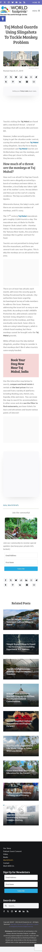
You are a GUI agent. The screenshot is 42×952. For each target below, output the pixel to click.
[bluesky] (12, 2)
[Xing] (27, 81)
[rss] (24, 2)
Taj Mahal (34, 142)
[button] (3, 19)
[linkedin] (20, 2)
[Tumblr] (6, 81)
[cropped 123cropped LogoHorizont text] (13, 5)
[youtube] (16, 2)
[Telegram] (36, 77)
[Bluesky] (16, 77)
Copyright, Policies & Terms (18, 924)
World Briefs (13, 505)
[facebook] (1, 2)
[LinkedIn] (26, 77)
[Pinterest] (13, 81)
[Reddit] (21, 77)
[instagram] (9, 2)
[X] (11, 77)
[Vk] (19, 81)
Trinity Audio (24, 91)
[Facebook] (6, 77)
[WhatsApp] (31, 77)
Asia (5, 505)
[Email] (33, 81)
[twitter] (5, 2)
